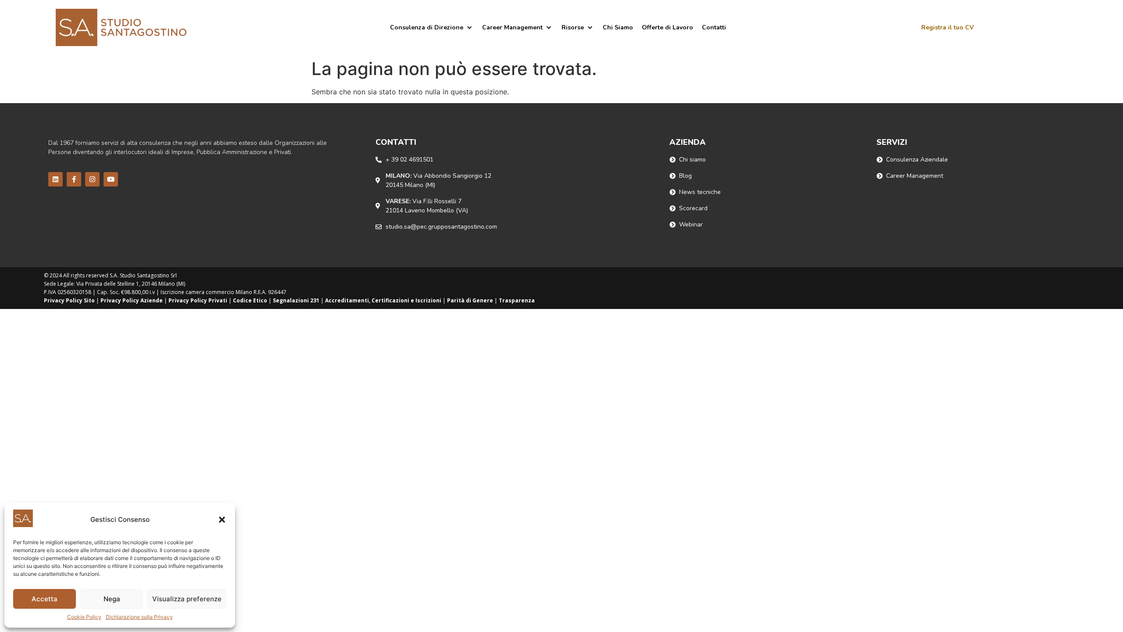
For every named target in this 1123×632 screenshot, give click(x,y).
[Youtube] (111, 179)
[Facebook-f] (74, 179)
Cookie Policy (84, 617)
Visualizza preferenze (187, 599)
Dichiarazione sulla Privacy (139, 617)
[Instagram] (92, 179)
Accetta (44, 599)
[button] (222, 519)
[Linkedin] (55, 179)
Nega (112, 599)
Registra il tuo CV (947, 27)
